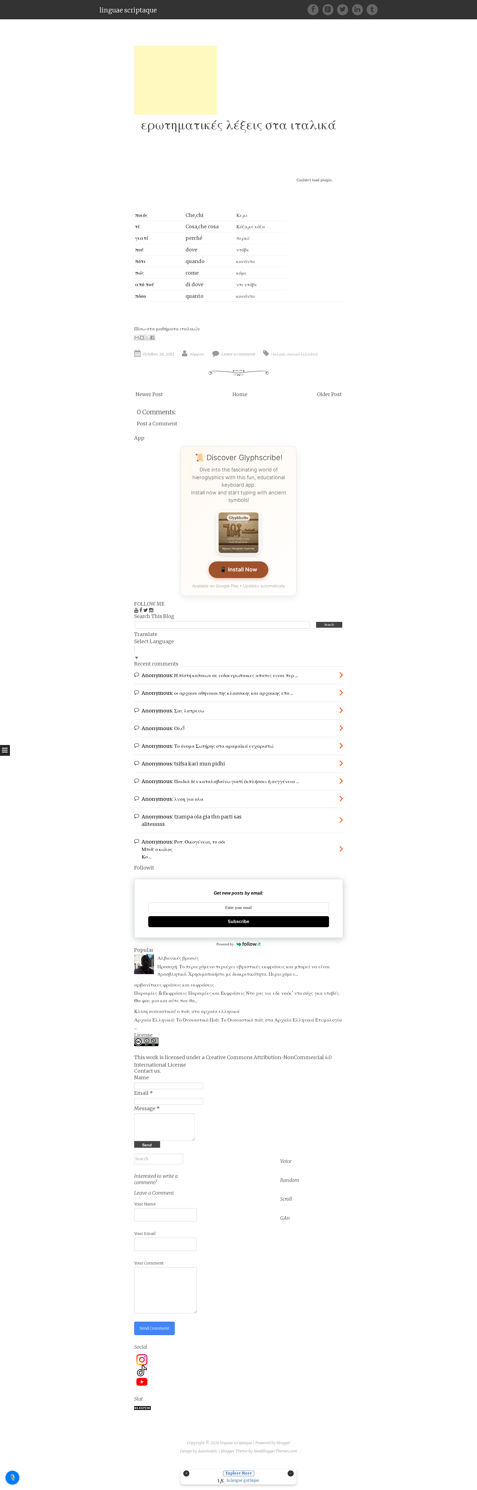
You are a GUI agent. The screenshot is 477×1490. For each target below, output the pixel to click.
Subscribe (238, 921)
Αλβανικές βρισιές (178, 958)
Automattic (208, 1451)
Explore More (239, 1473)
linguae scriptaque (128, 10)
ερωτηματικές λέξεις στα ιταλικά (238, 124)
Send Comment (154, 1328)
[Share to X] (147, 337)
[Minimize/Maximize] (291, 1473)
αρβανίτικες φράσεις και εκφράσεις (174, 985)
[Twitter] (344, 9)
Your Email (145, 1233)
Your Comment (149, 1263)
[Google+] (329, 9)
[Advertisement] (175, 80)
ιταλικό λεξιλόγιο (302, 354)
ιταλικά (278, 354)
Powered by (225, 944)
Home (239, 394)
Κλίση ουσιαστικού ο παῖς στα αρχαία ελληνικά (187, 1011)
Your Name (145, 1204)
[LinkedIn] (359, 9)
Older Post (329, 394)
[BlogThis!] (142, 337)
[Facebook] (315, 9)
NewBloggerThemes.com (275, 1451)
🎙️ (12, 1477)
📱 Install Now (238, 569)
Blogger (283, 1442)
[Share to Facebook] (152, 337)
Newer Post (149, 394)
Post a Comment (157, 423)
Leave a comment (238, 354)
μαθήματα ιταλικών (178, 328)
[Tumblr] (372, 9)
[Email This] (136, 337)
